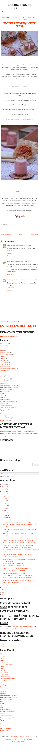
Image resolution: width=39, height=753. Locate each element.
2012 (3, 489)
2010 (3, 484)
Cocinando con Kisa (7, 67)
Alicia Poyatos (11, 245)
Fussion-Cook (3, 370)
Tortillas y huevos (4, 414)
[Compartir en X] (6, 224)
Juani (8, 261)
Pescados (2, 403)
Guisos (1, 377)
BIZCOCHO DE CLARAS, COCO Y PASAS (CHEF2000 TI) (19, 575)
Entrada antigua (34, 234)
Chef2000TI (3, 360)
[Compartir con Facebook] (7, 224)
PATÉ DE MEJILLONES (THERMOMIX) (14, 571)
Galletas (2, 373)
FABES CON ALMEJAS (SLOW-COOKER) (14, 573)
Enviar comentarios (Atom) (14, 322)
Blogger (19, 738)
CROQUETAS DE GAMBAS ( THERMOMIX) (15, 538)
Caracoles (2, 356)
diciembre (6, 520)
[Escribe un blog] (4, 224)
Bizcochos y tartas (4, 352)
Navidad (2, 393)
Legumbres (3, 383)
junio (5, 505)
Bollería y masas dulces (6, 354)
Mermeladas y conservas (6, 389)
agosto (5, 510)
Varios (1, 416)
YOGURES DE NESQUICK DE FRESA (19, 25)
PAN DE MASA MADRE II (10, 557)
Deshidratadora (4, 362)
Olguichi (4, 644)
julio (5, 508)
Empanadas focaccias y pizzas (7, 368)
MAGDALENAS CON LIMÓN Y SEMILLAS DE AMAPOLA (19, 543)
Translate (12, 476)
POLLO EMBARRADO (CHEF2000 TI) (13, 566)
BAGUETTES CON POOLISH (11, 582)
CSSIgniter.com (16, 739)
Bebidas (2, 350)
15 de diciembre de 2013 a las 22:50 (24, 245)
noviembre (6, 517)
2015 (3, 587)
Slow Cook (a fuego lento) (7, 407)
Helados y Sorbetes (5, 379)
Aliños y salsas (4, 344)
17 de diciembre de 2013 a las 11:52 (28, 280)
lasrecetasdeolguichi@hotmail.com (9, 336)
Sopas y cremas (4, 410)
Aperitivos (2, 346)
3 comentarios (32, 17)
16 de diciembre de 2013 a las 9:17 (20, 261)
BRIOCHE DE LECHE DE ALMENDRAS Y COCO (17, 568)
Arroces (2, 348)
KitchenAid (3, 381)
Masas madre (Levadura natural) (8, 387)
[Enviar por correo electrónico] (2, 224)
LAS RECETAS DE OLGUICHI (19, 6)
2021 (3, 592)
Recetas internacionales (6, 405)
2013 (3, 491)
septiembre (6, 513)
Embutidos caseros (5, 366)
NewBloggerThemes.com (19, 741)
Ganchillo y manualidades (6, 375)
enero (5, 494)
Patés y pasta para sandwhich (7, 401)
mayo (5, 503)
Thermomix (3, 412)
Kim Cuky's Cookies (12, 280)
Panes (1, 395)
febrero (5, 496)
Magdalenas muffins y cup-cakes (8, 385)
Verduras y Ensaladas (5, 418)
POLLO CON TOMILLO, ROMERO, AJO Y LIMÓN (17, 522)
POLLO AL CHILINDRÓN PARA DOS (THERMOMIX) (18, 545)
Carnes (1, 358)
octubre (5, 515)
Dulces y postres (4, 364)
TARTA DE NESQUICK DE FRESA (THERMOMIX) (17, 578)
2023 (3, 594)
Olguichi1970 (5, 646)
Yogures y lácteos (19, 19)
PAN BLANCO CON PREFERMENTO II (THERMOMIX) (18, 540)
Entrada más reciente (5, 234)
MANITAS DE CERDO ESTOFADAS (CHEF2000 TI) (17, 554)
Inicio (20, 234)
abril (5, 501)
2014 (3, 585)
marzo (5, 498)
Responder (9, 256)
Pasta (1, 397)
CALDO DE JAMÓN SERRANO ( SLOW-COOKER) (17, 547)
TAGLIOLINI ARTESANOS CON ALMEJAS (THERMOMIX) (19, 580)
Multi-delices (3, 391)
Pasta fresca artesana (5, 399)
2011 (3, 486)
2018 (3, 590)
